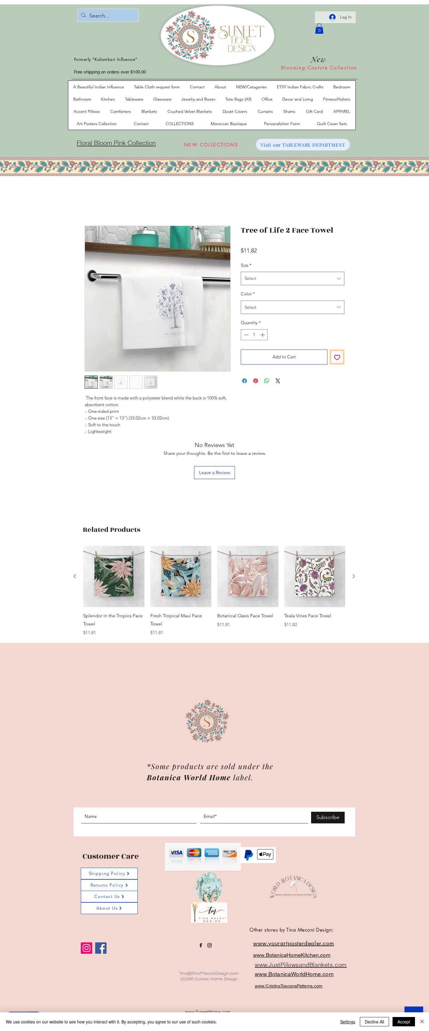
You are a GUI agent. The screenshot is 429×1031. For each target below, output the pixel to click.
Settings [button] (347, 1022)
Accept (403, 1022)
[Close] (421, 1021)
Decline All (374, 1022)
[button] (346, 440)
